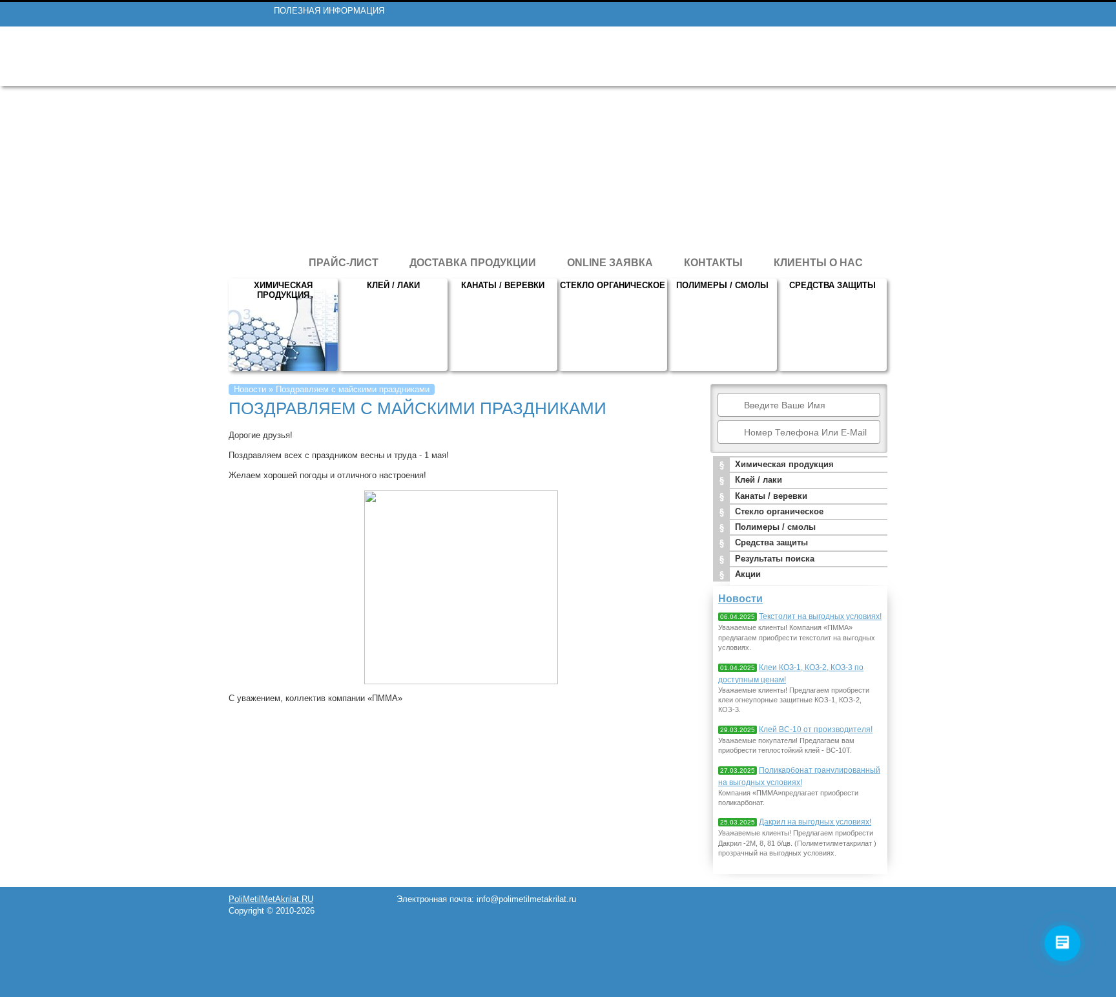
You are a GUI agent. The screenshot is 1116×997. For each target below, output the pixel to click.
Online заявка (610, 262)
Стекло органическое (612, 285)
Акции (748, 574)
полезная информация (329, 11)
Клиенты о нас (818, 262)
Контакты (713, 262)
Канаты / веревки (502, 285)
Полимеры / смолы (722, 285)
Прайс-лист (343, 262)
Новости (250, 389)
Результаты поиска (774, 558)
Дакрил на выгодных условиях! (815, 821)
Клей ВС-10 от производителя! (816, 729)
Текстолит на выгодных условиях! (820, 616)
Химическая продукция (283, 290)
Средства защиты (832, 285)
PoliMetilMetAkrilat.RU (271, 899)
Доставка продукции (472, 262)
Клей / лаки (393, 285)
